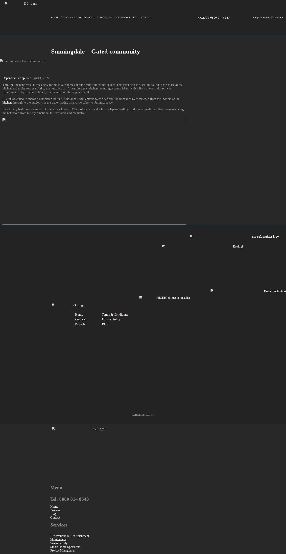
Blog (135, 17)
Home (54, 17)
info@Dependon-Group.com (268, 17)
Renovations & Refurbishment (77, 17)
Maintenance (104, 17)
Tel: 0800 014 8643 (69, 499)
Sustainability (122, 17)
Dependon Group (13, 78)
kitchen (7, 102)
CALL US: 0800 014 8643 (214, 17)
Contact (145, 17)
